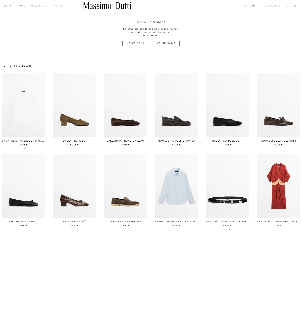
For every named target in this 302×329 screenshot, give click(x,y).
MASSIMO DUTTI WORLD (47, 6)
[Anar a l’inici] (107, 5)
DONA (7, 6)
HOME (21, 6)
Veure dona (136, 43)
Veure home (166, 43)
